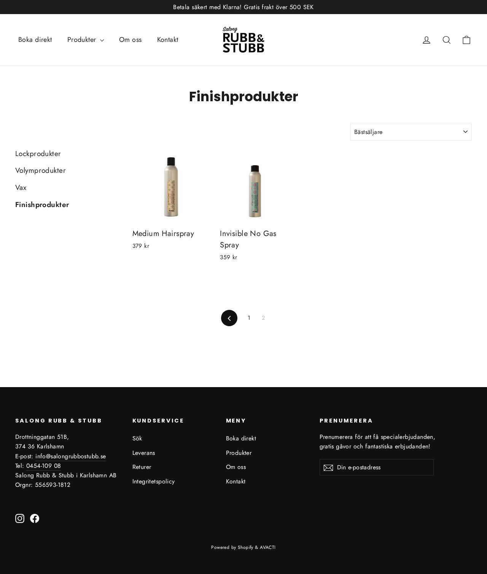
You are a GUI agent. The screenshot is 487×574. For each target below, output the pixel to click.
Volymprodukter (40, 170)
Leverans (143, 452)
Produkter (82, 40)
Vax (20, 187)
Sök (137, 438)
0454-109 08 (43, 465)
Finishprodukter (42, 204)
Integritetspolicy (153, 481)
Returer (141, 466)
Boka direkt (35, 40)
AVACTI (268, 547)
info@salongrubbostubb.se (70, 456)
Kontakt (167, 40)
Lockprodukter (38, 153)
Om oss (130, 40)
